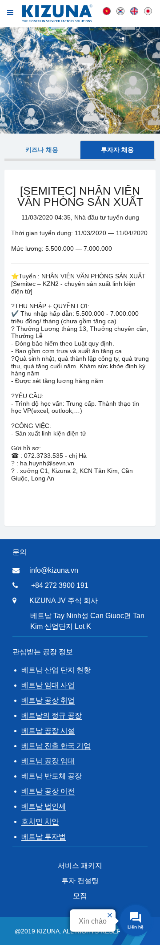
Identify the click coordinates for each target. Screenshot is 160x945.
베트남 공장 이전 (48, 791)
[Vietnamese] (107, 10)
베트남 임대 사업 (48, 685)
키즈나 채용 (41, 149)
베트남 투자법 (43, 836)
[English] (134, 10)
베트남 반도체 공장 (51, 776)
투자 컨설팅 (80, 880)
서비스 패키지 (80, 865)
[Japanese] (148, 10)
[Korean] (120, 10)
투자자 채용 (117, 149)
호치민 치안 (40, 821)
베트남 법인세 (43, 806)
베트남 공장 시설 (48, 730)
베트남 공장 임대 (48, 761)
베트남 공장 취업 (48, 700)
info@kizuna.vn (53, 570)
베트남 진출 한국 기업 (56, 745)
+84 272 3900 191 (59, 585)
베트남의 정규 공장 (51, 715)
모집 (80, 896)
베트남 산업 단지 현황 (56, 670)
